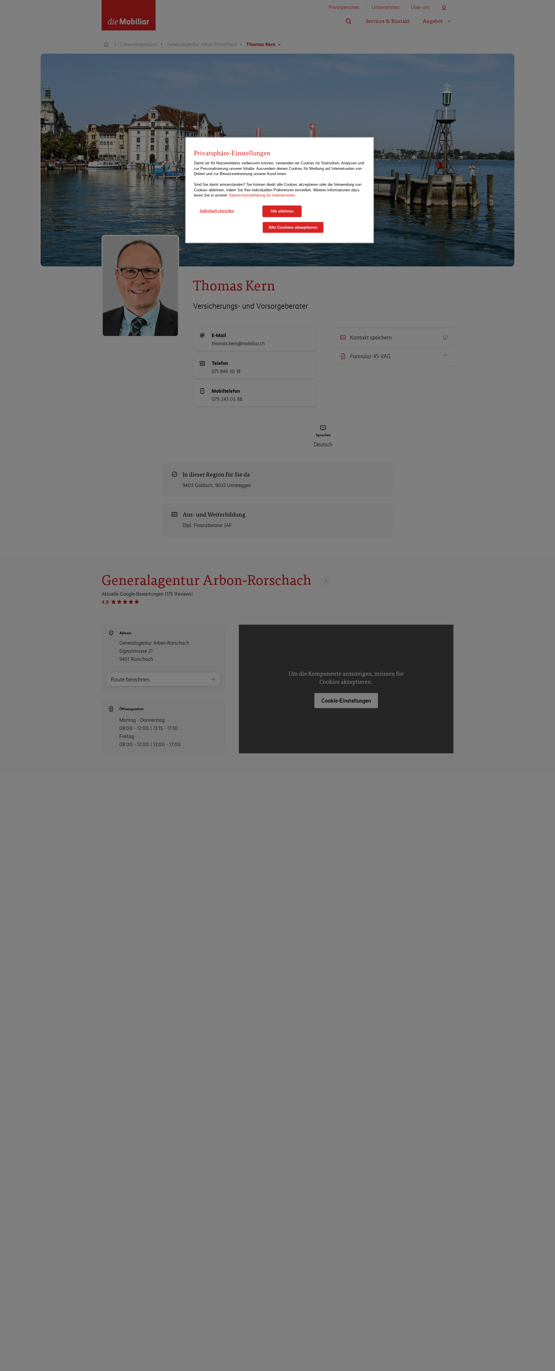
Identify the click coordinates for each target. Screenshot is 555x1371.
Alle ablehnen (282, 211)
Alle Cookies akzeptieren (293, 227)
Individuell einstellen (217, 210)
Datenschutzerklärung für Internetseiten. (262, 195)
